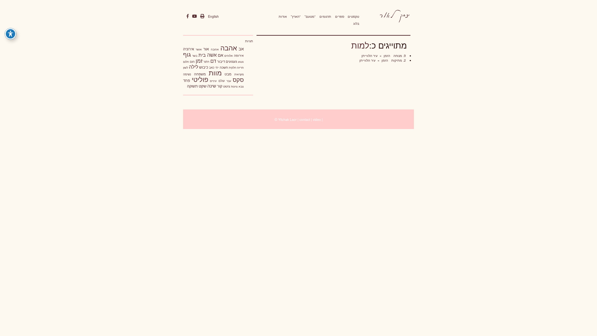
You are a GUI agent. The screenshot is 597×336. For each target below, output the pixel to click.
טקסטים (353, 16)
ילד (217, 67)
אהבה (228, 47)
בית (202, 54)
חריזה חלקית (236, 67)
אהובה (215, 49)
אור (206, 49)
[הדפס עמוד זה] (202, 16)
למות (360, 45)
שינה (211, 85)
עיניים (213, 81)
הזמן (386, 55)
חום (192, 61)
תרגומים (325, 16)
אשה (212, 54)
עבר (228, 81)
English (213, 16)
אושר (199, 49)
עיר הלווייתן (369, 55)
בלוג (356, 23)
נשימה (187, 74)
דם (213, 60)
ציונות (234, 86)
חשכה (224, 67)
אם (220, 55)
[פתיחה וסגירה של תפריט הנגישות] (10, 33)
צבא (241, 86)
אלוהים (228, 55)
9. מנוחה (399, 55)
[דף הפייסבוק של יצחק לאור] (188, 16)
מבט (228, 73)
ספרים (339, 16)
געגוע (241, 61)
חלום (186, 62)
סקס (238, 79)
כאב (211, 67)
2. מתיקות (398, 60)
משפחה (200, 73)
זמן (199, 60)
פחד (186, 80)
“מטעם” (310, 16)
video (317, 119)
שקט (202, 86)
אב (241, 49)
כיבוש (203, 67)
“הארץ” (296, 16)
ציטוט (226, 86)
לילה (193, 66)
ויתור (206, 61)
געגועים (231, 61)
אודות (283, 16)
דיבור (221, 61)
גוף (187, 54)
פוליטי (200, 79)
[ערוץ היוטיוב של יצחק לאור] (194, 16)
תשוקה (192, 85)
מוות (215, 72)
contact (304, 119)
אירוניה (188, 48)
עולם (222, 80)
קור (219, 86)
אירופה (239, 55)
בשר (194, 55)
